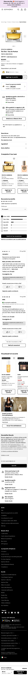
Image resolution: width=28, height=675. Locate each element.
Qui (2, 627)
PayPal (20, 63)
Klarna (3, 65)
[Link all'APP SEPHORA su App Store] (15, 620)
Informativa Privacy (15, 444)
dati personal (13, 446)
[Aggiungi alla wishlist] (14, 159)
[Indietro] (3, 36)
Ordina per (4, 206)
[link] (14, 236)
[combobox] (14, 209)
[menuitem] (21, 9)
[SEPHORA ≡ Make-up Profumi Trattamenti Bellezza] (8, 9)
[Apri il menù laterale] (2, 9)
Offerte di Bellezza (5, 625)
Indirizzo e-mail (5, 455)
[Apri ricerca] (18, 9)
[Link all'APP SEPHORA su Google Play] (6, 620)
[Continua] (24, 36)
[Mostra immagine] (14, 35)
